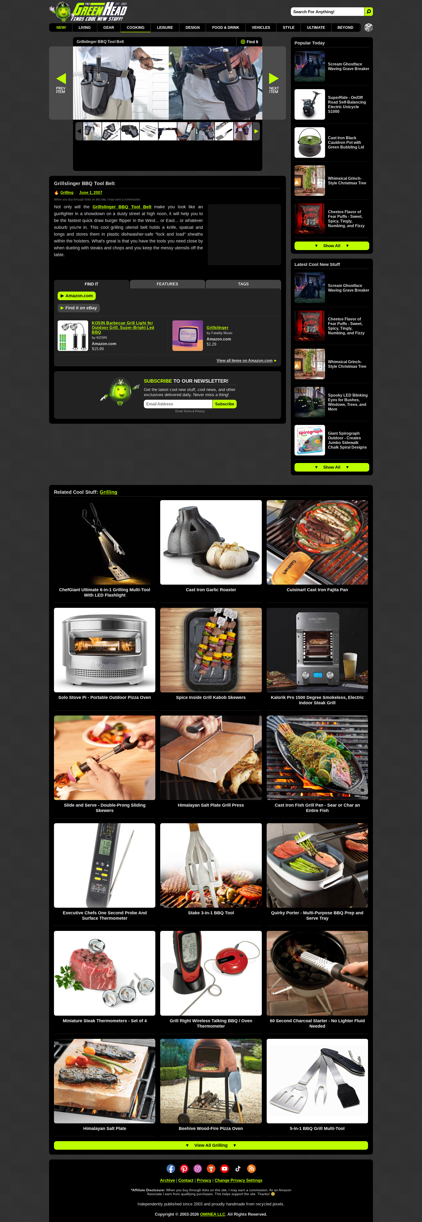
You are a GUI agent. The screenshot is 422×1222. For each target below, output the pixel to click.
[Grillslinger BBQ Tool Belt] (92, 131)
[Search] (368, 11)
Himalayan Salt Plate (104, 1128)
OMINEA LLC (212, 1214)
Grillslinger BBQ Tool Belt (122, 206)
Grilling (67, 192)
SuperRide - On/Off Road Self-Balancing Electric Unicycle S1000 (347, 104)
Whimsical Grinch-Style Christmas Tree (347, 180)
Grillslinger (218, 328)
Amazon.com (77, 295)
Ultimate (316, 27)
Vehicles (261, 27)
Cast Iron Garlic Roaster (211, 589)
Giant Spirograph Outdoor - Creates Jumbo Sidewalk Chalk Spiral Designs (347, 440)
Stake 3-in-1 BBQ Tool (211, 912)
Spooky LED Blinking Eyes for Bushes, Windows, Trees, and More (348, 402)
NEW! (61, 27)
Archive (167, 1180)
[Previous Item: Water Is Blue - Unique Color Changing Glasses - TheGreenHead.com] (61, 83)
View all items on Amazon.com (245, 360)
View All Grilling (211, 1145)
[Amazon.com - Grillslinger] (187, 335)
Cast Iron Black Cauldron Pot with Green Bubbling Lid (346, 142)
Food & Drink (225, 27)
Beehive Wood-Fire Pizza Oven (211, 1128)
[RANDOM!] (368, 27)
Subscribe (224, 404)
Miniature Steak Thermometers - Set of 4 (105, 1020)
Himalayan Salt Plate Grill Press (211, 805)
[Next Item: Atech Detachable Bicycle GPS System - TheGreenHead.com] (274, 83)
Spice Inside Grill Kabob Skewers (211, 697)
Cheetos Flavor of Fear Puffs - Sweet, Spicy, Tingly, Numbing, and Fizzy (346, 219)
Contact (185, 1180)
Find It (252, 42)
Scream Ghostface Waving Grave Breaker (348, 66)
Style (289, 27)
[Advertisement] (167, 157)
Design (193, 27)
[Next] (256, 131)
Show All (331, 245)
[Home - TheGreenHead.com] (88, 11)
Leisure (165, 27)
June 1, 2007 (90, 192)
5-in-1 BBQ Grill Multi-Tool (317, 1128)
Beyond (345, 27)
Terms (188, 411)
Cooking (136, 27)
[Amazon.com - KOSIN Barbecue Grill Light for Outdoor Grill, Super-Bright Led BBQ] (73, 335)
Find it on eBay (79, 307)
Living (85, 27)
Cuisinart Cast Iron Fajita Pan (317, 589)
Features (167, 284)
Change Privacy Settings (238, 1180)
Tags (243, 284)
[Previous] (79, 131)
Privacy (200, 411)
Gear (108, 27)
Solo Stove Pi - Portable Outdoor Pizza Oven (104, 697)
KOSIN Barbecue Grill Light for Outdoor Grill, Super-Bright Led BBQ (123, 327)
